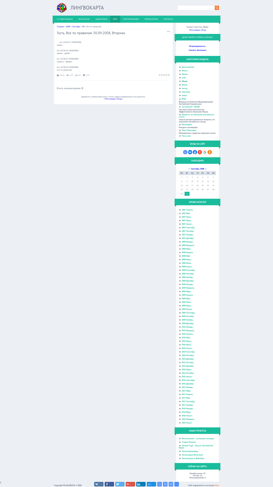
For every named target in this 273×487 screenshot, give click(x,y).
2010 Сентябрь (188, 352)
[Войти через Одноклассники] (210, 152)
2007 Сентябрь (188, 228)
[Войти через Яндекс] (200, 152)
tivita (79, 75)
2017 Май (186, 398)
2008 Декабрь (188, 281)
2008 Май (186, 256)
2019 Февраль (188, 419)
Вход (119, 99)
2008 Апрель (187, 252)
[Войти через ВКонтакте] (190, 152)
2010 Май (186, 338)
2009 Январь (187, 284)
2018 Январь (187, 409)
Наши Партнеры (189, 130)
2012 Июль (186, 369)
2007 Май (186, 213)
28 (213, 190)
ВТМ (184, 99)
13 (208, 181)
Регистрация (110, 99)
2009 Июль (186, 306)
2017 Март (186, 391)
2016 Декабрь (188, 384)
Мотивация (187, 124)
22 (182, 190)
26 (203, 190)
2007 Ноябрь (187, 235)
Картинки (186, 92)
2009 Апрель (187, 295)
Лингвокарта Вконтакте (192, 455)
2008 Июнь (186, 259)
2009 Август (187, 309)
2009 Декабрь (188, 323)
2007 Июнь (186, 217)
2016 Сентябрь (188, 380)
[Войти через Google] (204, 152)
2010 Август (187, 348)
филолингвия (188, 67)
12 (203, 181)
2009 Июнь (186, 302)
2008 (68, 27)
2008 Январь (187, 242)
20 (208, 186)
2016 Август (187, 377)
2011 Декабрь (188, 366)
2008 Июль (186, 263)
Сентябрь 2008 (197, 169)
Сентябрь (76, 27)
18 (198, 186)
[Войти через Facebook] (195, 152)
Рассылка (186, 136)
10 (192, 181)
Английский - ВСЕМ (191, 107)
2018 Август (187, 416)
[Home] (62, 9)
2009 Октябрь (188, 316)
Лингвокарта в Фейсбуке (193, 458)
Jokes (184, 95)
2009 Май (186, 299)
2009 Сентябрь (188, 313)
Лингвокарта (87, 7)
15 (182, 186)
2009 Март (186, 291)
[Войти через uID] (185, 152)
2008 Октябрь (188, 274)
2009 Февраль (188, 288)
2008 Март (186, 249)
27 (208, 190)
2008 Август (187, 267)
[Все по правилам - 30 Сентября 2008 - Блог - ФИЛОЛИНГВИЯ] (159, 484)
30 (83, 27)
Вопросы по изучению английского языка (196, 116)
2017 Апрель (187, 394)
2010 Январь (187, 327)
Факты (185, 71)
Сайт (184, 78)
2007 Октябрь (188, 231)
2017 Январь (187, 387)
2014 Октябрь (188, 373)
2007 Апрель (187, 210)
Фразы (185, 74)
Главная (60, 27)
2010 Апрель (187, 334)
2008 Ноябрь (187, 277)
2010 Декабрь (188, 359)
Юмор (62, 75)
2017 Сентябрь (188, 401)
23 (187, 190)
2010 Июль (186, 345)
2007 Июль (186, 220)
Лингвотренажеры (190, 451)
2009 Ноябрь (187, 320)
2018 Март (186, 412)
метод (184, 88)
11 (198, 181)
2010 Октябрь (188, 355)
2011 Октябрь (188, 362)
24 (192, 190)
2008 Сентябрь (188, 270)
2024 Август (187, 423)
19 (203, 186)
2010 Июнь (186, 341)
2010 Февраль (188, 330)
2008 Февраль (188, 245)
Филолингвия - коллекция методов (198, 438)
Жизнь (185, 85)
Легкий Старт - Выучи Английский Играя (196, 447)
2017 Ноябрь (187, 405)
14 (213, 181)
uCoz (216, 485)
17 (192, 186)
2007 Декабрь (188, 238)
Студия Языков (189, 442)
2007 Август (187, 224)
